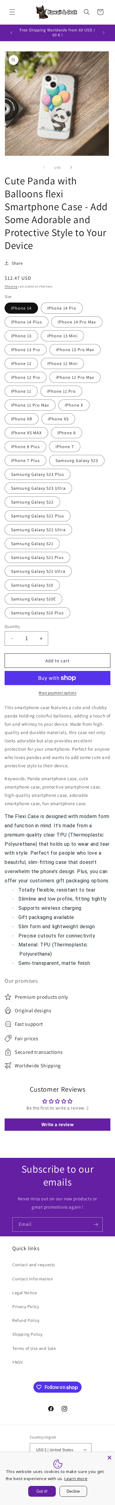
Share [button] (17, 263)
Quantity (12, 626)
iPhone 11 (21, 391)
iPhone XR (21, 419)
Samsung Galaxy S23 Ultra (38, 488)
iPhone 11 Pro (61, 391)
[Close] (109, 1458)
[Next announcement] (103, 32)
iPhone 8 (66, 432)
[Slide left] (44, 167)
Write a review (57, 1124)
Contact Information (32, 1279)
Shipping (11, 286)
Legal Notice (24, 1292)
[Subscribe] (95, 1224)
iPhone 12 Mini (62, 363)
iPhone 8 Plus (25, 446)
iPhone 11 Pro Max (30, 405)
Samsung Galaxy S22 (32, 502)
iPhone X (74, 405)
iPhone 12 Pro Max (75, 377)
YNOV (17, 1362)
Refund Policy (26, 1320)
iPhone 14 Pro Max (77, 322)
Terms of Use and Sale (34, 1348)
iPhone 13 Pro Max (75, 349)
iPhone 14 (21, 308)
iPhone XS (58, 419)
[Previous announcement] (11, 32)
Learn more (75, 1478)
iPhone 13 (21, 336)
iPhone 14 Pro (61, 308)
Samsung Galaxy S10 (32, 585)
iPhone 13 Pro (25, 349)
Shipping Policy (27, 1334)
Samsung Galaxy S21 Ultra (38, 571)
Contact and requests (33, 1264)
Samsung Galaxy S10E (33, 599)
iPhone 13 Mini (62, 336)
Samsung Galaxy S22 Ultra (38, 529)
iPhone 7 (65, 446)
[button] (12, 12)
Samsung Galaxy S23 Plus (37, 474)
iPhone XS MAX (26, 432)
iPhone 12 (21, 363)
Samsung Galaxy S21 (32, 543)
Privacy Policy (25, 1306)
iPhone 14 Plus (26, 322)
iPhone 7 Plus (25, 460)
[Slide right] (71, 167)
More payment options (57, 692)
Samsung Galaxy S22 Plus (37, 516)
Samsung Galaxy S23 (77, 460)
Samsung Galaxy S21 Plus (37, 557)
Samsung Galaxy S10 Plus (37, 613)
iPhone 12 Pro (25, 377)
